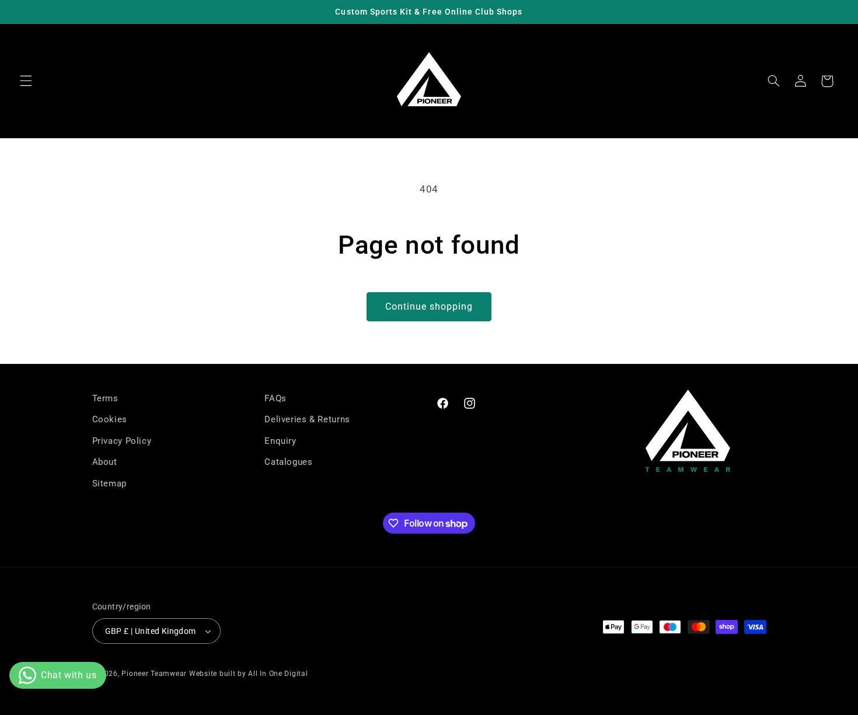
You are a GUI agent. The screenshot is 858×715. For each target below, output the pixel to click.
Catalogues (288, 462)
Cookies (109, 419)
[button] (25, 81)
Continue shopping (429, 306)
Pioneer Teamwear (154, 674)
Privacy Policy (122, 441)
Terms (105, 398)
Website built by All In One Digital (248, 674)
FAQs (275, 398)
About (104, 462)
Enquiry (280, 441)
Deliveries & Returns (307, 419)
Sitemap (109, 483)
